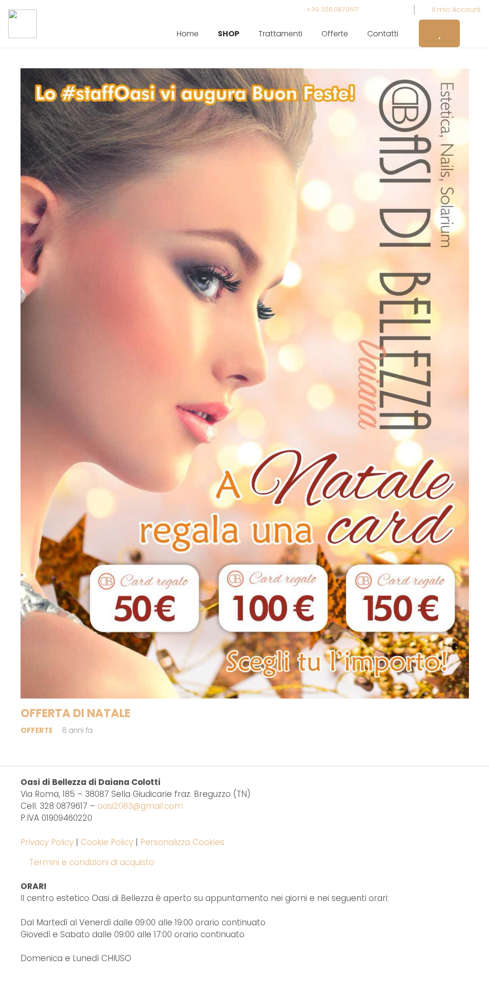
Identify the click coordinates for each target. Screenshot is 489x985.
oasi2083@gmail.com (140, 806)
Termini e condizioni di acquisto (91, 862)
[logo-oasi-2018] (22, 24)
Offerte (37, 730)
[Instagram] (378, 9)
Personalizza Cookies (182, 842)
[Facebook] (395, 9)
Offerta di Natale (75, 713)
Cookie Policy (107, 842)
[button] (246, 33)
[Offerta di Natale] (245, 383)
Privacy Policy (47, 842)
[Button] (439, 33)
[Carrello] (470, 33)
